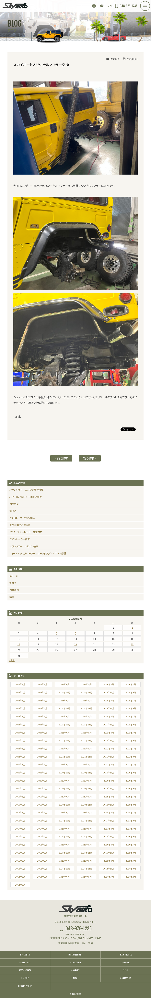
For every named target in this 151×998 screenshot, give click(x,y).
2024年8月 (20, 716)
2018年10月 (108, 804)
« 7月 (12, 660)
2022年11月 (86, 740)
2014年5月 (86, 876)
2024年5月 (86, 716)
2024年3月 (131, 716)
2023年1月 (42, 740)
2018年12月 (64, 804)
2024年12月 (64, 708)
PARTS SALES (24, 962)
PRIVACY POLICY (25, 986)
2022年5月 (86, 748)
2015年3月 (131, 860)
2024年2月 (20, 724)
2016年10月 (108, 836)
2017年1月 (42, 836)
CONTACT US (125, 978)
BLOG (75, 978)
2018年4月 (109, 812)
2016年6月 (64, 844)
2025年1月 (42, 708)
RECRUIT (25, 978)
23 (132, 644)
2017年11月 (86, 820)
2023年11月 (86, 724)
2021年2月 (20, 772)
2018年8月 (20, 812)
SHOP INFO (125, 962)
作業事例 (114, 58)
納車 (11, 597)
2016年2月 (20, 852)
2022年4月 (109, 748)
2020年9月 (131, 772)
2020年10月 (108, 772)
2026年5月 (86, 684)
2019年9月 (131, 788)
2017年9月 (131, 820)
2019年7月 (42, 796)
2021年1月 (42, 772)
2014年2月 (131, 876)
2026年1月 (42, 692)
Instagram (94, 6)
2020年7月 (42, 780)
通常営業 (14, 503)
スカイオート (14, 6)
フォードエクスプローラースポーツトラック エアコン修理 (37, 553)
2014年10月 (108, 868)
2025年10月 (108, 692)
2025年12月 (64, 692)
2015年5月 (86, 860)
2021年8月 (20, 764)
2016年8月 (20, 844)
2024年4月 (109, 716)
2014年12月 (64, 868)
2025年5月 (86, 700)
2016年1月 (42, 852)
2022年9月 (131, 740)
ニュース (13, 575)
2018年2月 (20, 820)
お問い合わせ (110, 6)
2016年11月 (86, 836)
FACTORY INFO (25, 970)
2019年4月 (109, 796)
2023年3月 (131, 732)
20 (75, 644)
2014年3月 (109, 876)
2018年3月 (131, 812)
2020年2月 (20, 788)
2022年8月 (20, 748)
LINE (102, 6)
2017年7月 (42, 828)
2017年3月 (131, 828)
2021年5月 (86, 764)
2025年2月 (20, 708)
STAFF (125, 970)
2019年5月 (86, 796)
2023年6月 (64, 732)
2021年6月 (64, 764)
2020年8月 (20, 780)
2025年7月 (42, 700)
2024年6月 (64, 716)
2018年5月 (86, 812)
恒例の (13, 510)
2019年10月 (108, 788)
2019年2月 (20, 804)
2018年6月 (64, 812)
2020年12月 (64, 772)
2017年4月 (109, 828)
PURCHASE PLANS (75, 955)
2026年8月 (20, 684)
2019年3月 (131, 796)
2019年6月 (64, 796)
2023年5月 (86, 732)
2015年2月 (20, 868)
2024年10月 (108, 708)
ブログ (12, 583)
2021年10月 (108, 756)
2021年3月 (131, 764)
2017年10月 (108, 820)
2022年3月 (131, 748)
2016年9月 (131, 836)
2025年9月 (131, 692)
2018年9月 (131, 804)
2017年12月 (64, 820)
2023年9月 (131, 724)
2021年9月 (131, 756)
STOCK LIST (25, 955)
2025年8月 (20, 700)
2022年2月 (20, 756)
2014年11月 (86, 868)
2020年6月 (64, 780)
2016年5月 (86, 844)
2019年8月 (20, 796)
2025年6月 (64, 700)
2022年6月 (64, 748)
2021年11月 (86, 756)
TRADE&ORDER (75, 962)
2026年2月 (20, 692)
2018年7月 (42, 812)
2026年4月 (109, 684)
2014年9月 (131, 868)
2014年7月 (42, 876)
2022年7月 (42, 748)
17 (18, 644)
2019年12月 (64, 788)
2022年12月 (64, 740)
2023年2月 (20, 740)
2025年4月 (109, 700)
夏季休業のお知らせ (19, 525)
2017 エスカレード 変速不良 (25, 532)
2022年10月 (108, 740)
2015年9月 (131, 852)
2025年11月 (86, 692)
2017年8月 (20, 828)
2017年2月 (20, 836)
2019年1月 (42, 804)
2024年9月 (131, 708)
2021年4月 (109, 764)
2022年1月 (42, 756)
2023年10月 (108, 724)
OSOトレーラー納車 (19, 539)
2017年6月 (64, 828)
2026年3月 (131, 684)
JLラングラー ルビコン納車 (23, 546)
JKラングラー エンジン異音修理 (26, 489)
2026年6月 (64, 684)
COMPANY (75, 970)
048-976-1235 (128, 6)
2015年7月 (42, 860)
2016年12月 (64, 836)
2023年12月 (64, 724)
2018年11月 (86, 804)
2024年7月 (42, 716)
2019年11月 (86, 788)
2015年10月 (108, 852)
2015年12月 (64, 852)
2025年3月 (131, 700)
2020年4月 (109, 780)
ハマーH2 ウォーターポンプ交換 (25, 496)
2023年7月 (42, 732)
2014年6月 (64, 876)
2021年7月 (42, 764)
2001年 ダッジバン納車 (22, 518)
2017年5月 (86, 828)
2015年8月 (20, 860)
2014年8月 (20, 876)
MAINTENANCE (126, 955)
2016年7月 (42, 844)
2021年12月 (64, 756)
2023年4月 (109, 732)
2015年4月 (109, 860)
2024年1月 (42, 724)
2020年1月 (42, 788)
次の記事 (89, 458)
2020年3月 (131, 780)
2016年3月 (131, 844)
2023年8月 (20, 732)
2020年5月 (86, 780)
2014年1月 (20, 884)
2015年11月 (86, 852)
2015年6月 (64, 860)
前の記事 (62, 458)
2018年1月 (42, 820)
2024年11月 (86, 708)
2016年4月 (109, 844)
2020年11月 (86, 772)
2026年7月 (42, 684)
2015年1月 (42, 868)
